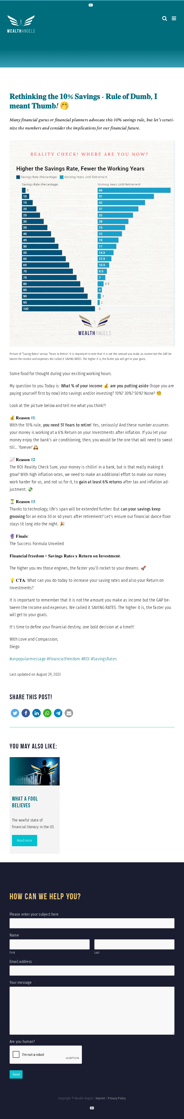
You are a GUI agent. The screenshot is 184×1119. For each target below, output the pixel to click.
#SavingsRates (104, 659)
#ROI (85, 659)
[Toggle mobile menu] (174, 18)
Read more (24, 841)
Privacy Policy (117, 1098)
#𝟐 (33, 459)
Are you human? (24, 1041)
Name (16, 935)
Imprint (100, 1098)
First (12, 952)
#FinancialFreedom (63, 659)
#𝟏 (33, 417)
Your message (22, 982)
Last (96, 952)
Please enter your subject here (36, 914)
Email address (23, 961)
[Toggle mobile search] (164, 18)
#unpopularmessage (28, 659)
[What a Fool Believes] (35, 771)
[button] (15, 713)
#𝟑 (33, 501)
